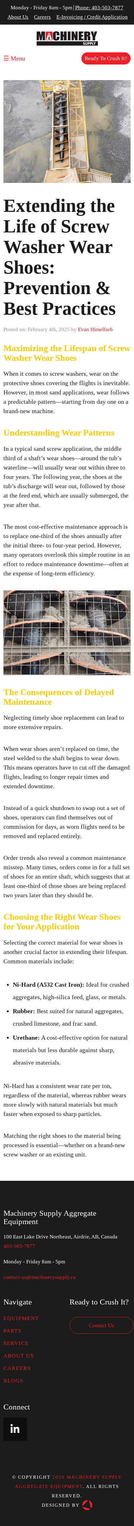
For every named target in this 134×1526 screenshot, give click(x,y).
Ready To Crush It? (106, 58)
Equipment (21, 1318)
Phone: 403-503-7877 (99, 8)
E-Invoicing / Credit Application (92, 17)
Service (16, 1343)
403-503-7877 (19, 1246)
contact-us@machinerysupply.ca (39, 1277)
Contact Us (101, 1325)
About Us (17, 17)
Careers (42, 17)
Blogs (13, 1381)
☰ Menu (14, 58)
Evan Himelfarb (95, 329)
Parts (12, 1331)
